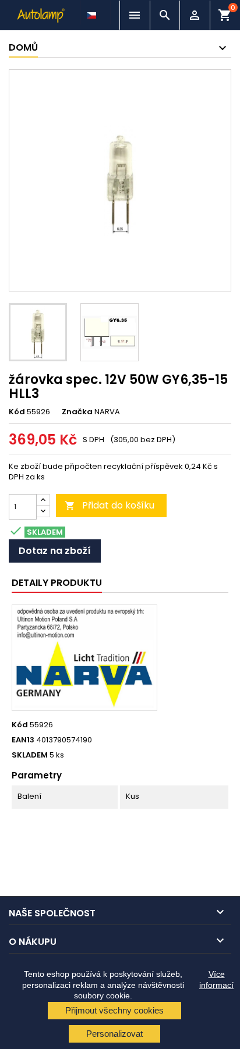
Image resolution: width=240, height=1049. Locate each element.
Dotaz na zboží (55, 550)
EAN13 (23, 740)
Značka (77, 412)
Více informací (216, 979)
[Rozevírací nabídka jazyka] (92, 12)
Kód (17, 412)
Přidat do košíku (109, 505)
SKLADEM (30, 755)
